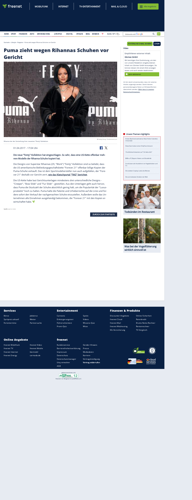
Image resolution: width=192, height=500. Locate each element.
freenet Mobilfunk (12, 345)
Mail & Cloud (119, 6)
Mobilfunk (41, 6)
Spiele (85, 316)
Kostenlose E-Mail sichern (140, 44)
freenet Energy (10, 355)
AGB (59, 366)
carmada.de (35, 355)
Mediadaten (88, 352)
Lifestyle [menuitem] (58, 33)
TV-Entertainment (89, 6)
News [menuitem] (6, 33)
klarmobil (34, 352)
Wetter (33, 319)
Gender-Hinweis (90, 345)
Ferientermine (10, 323)
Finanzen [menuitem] (23, 33)
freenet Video (36, 345)
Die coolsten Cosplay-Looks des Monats (137, 171)
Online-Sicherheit (144, 316)
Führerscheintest (64, 323)
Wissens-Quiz (89, 323)
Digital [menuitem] (69, 33)
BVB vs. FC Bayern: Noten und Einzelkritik (138, 158)
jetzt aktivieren (135, 74)
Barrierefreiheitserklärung (69, 348)
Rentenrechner (142, 326)
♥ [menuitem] (103, 34)
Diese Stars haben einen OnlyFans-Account (139, 146)
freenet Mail (115, 323)
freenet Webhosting (119, 326)
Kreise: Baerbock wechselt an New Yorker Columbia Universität (141, 140)
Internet (63, 6)
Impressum (62, 352)
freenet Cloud (116, 319)
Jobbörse (34, 316)
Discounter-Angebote (119, 316)
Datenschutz (62, 355)
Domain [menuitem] (95, 33)
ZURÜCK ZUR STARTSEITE (104, 214)
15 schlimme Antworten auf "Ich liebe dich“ (138, 152)
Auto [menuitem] (32, 33)
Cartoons (61, 316)
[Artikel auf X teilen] (106, 148)
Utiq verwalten (63, 362)
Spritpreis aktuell (11, 319)
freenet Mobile (36, 348)
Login (156, 44)
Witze (85, 326)
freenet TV (8, 348)
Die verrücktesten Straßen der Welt (136, 177)
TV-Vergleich (141, 330)
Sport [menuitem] (13, 33)
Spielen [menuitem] (79, 33)
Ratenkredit (141, 319)
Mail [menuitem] (88, 33)
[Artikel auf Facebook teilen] (101, 148)
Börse (6, 316)
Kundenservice (63, 345)
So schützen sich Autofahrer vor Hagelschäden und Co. (141, 165)
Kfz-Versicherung (117, 330)
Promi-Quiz (62, 326)
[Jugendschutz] (68, 375)
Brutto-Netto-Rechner (145, 323)
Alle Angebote (150, 6)
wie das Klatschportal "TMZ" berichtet (67, 174)
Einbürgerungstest (65, 319)
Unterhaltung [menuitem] (43, 33)
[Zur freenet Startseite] (12, 6)
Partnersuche (36, 323)
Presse (86, 348)
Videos (86, 319)
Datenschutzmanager (66, 359)
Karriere (86, 355)
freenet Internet (11, 352)
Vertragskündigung (91, 359)
